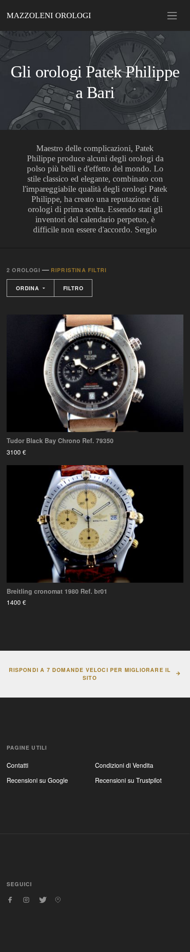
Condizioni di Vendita (124, 765)
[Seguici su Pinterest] (58, 900)
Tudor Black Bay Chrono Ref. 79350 (60, 440)
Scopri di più (52, 452)
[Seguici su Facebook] (10, 900)
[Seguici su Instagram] (26, 900)
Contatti (17, 765)
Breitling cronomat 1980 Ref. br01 (57, 591)
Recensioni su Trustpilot (128, 780)
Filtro (73, 288)
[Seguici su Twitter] (42, 900)
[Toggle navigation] (172, 15)
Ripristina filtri (78, 270)
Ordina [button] (28, 288)
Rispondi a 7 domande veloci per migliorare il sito (90, 674)
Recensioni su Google (37, 780)
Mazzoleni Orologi (49, 15)
